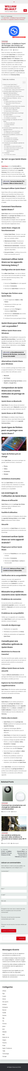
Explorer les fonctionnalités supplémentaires (12, 150)
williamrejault (15, 843)
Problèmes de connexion (11, 138)
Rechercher (22, 938)
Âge (3, 993)
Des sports (5, 1001)
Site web (3, 901)
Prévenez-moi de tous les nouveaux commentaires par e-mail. (10, 918)
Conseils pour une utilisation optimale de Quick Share (14, 143)
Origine (4, 1040)
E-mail (3, 894)
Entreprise (5, 1007)
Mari (3, 1034)
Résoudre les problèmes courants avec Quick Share (13, 135)
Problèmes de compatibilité (12, 139)
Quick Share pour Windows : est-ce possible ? (12, 98)
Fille (3, 1018)
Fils (3, 1021)
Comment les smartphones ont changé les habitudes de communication (13, 807)
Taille (3, 1051)
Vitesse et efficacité (10, 123)
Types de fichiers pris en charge (13, 116)
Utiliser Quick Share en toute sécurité (14, 147)
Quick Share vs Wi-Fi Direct (12, 111)
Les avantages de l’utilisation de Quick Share (12, 120)
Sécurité (8, 126)
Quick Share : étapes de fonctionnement (15, 89)
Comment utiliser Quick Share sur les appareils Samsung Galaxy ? (12, 92)
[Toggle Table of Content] (23, 82)
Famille (4, 1012)
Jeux (3, 1029)
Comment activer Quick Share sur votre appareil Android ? (13, 128)
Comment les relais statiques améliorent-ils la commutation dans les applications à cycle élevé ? (13, 965)
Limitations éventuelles (11, 118)
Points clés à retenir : (11, 154)
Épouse (4, 1010)
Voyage (4, 1056)
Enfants (4, 1004)
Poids (3, 1045)
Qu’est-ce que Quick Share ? (10, 84)
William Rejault (10, 7)
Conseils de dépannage (11, 141)
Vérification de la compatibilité (12, 132)
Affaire (4, 991)
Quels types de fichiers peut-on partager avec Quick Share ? (13, 113)
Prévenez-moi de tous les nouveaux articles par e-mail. (14, 925)
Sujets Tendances (7, 1048)
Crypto (4, 996)
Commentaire (5, 871)
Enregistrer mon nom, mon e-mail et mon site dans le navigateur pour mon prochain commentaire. (13, 910)
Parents (4, 1042)
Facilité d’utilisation (10, 124)
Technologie (4, 41)
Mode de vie (5, 1037)
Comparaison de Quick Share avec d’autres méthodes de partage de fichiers (14, 107)
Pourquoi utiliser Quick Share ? (13, 86)
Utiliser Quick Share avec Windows (14, 101)
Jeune (3, 1026)
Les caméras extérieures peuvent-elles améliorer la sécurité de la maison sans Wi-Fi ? (13, 838)
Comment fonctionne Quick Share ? (12, 88)
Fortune (4, 1023)
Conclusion (6, 152)
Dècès (4, 999)
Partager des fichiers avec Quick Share (15, 96)
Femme (4, 1015)
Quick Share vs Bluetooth (11, 109)
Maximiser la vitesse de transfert (13, 146)
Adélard (16, 50)
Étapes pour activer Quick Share (13, 131)
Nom (2, 888)
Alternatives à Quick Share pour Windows (13, 103)
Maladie (4, 1032)
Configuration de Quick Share (12, 94)
